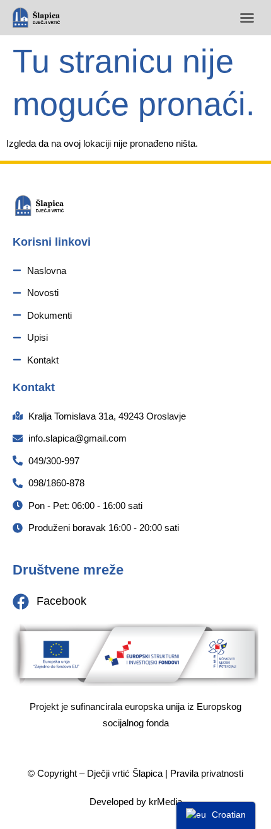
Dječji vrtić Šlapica (125, 773)
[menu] (215, 815)
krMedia (165, 801)
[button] (247, 17)
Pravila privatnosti (206, 773)
